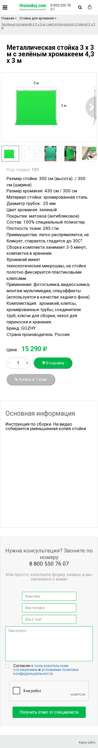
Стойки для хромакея (36, 18)
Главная (7, 18)
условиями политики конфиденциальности (46, 671)
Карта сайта (87, 742)
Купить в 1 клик (32, 379)
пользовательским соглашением (40, 667)
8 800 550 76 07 (60, 7)
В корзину (54, 363)
